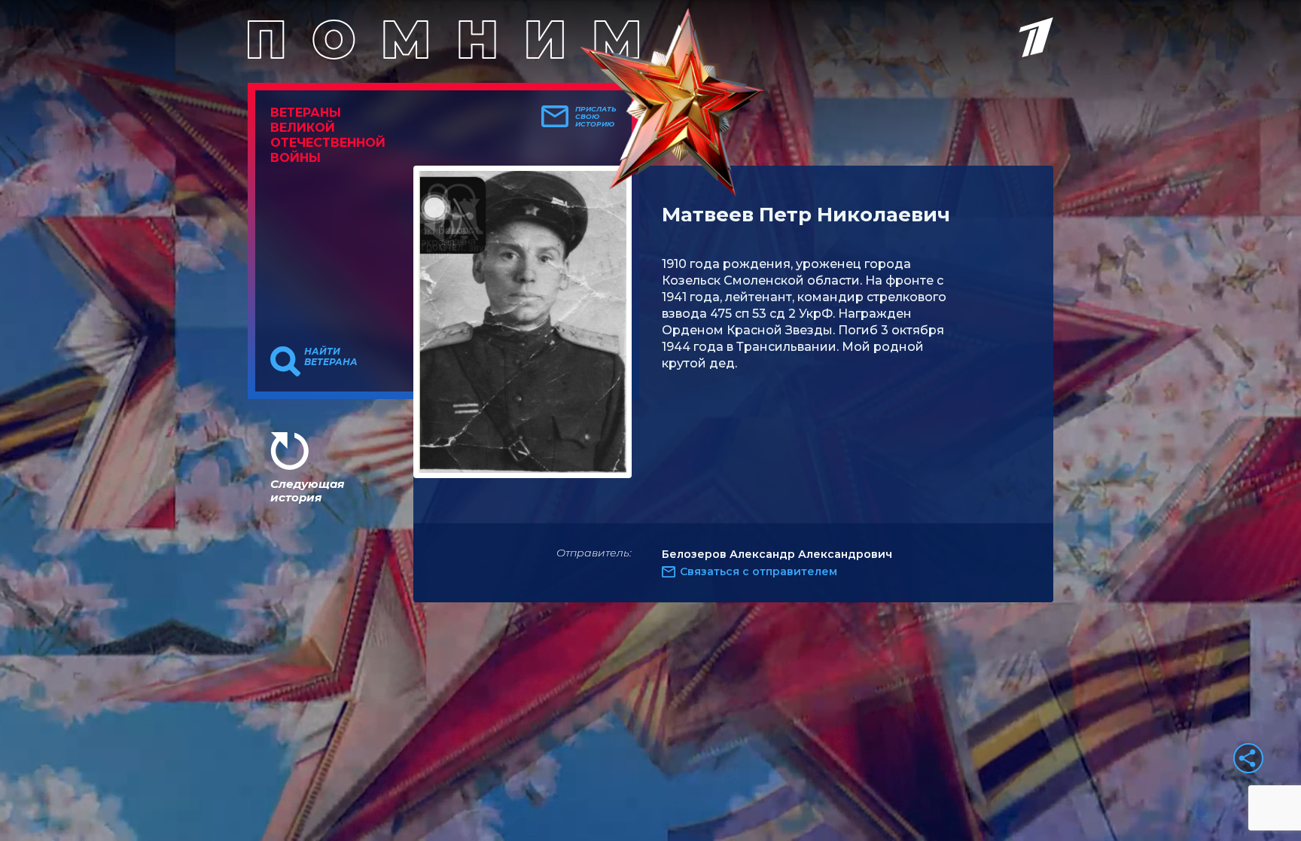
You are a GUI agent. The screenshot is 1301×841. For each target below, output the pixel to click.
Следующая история (307, 490)
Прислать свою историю (596, 116)
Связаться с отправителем (758, 571)
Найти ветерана (331, 356)
